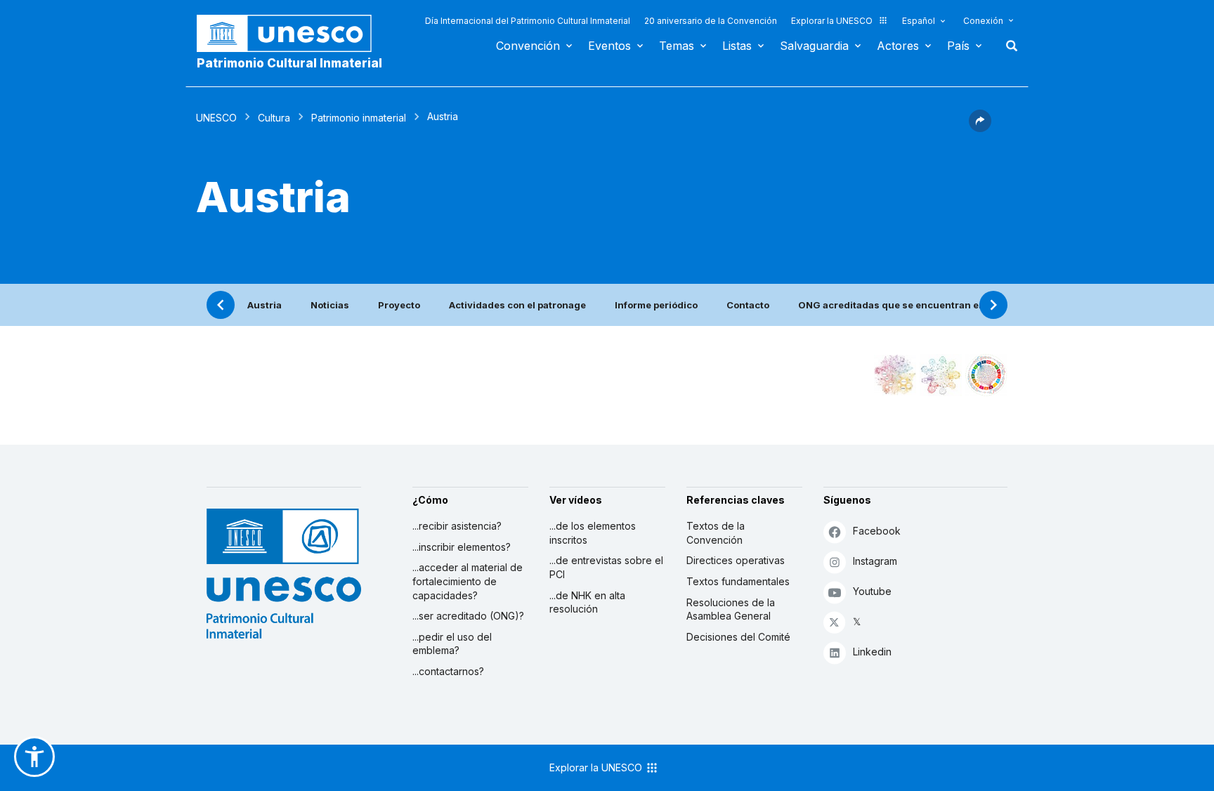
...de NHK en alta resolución (587, 602)
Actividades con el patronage (517, 304)
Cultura (274, 118)
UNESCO (216, 118)
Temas (676, 46)
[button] (980, 128)
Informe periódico (656, 304)
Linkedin (872, 652)
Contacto (747, 304)
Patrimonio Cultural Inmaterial (289, 63)
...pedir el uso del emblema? (452, 644)
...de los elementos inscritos (592, 533)
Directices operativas (735, 560)
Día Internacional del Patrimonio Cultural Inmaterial (527, 20)
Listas (737, 46)
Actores (898, 46)
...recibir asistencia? (457, 526)
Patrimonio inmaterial (358, 118)
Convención (528, 46)
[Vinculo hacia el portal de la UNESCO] (291, 33)
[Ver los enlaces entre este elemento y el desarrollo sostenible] (986, 375)
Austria (264, 304)
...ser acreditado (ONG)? (468, 616)
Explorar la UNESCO (832, 20)
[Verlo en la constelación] (895, 375)
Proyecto (399, 304)
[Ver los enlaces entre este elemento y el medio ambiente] (941, 375)
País (958, 46)
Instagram (875, 561)
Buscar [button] (1007, 45)
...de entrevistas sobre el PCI (606, 567)
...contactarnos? (448, 671)
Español (918, 20)
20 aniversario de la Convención (710, 20)
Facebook (877, 531)
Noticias (330, 304)
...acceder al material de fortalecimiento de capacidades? (467, 581)
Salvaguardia (814, 46)
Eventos (609, 46)
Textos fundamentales (738, 581)
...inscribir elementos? (461, 547)
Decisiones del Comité (738, 637)
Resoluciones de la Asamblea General (730, 609)
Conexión (983, 20)
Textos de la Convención (715, 533)
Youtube (872, 591)
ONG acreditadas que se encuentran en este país (913, 304)
